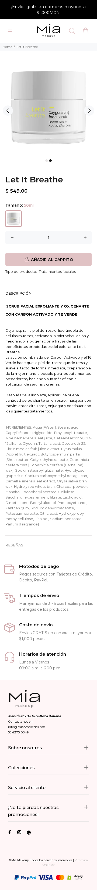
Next (89, 110)
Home (7, 47)
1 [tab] (46, 160)
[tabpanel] (48, 107)
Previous (8, 110)
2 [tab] (50, 160)
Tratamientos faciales (57, 271)
